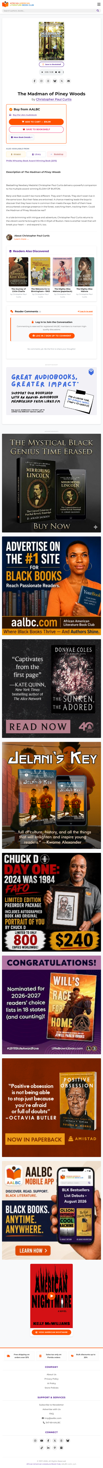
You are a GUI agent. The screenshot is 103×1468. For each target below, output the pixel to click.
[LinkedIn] (48, 1447)
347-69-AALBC (52, 1422)
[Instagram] (35, 1440)
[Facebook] (48, 1440)
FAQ (51, 1414)
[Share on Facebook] (34, 81)
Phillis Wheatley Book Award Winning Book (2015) (31, 161)
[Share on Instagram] (41, 81)
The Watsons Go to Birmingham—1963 (40, 290)
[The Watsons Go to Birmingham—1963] (40, 272)
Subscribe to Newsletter (51, 1405)
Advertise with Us (52, 1409)
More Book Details (22, 137)
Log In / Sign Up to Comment (53, 336)
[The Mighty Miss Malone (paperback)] (62, 272)
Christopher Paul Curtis (53, 99)
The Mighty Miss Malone (84, 290)
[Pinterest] (54, 1447)
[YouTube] (41, 1440)
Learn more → (21, 239)
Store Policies (51, 1388)
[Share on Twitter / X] (61, 81)
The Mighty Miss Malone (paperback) (62, 290)
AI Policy (51, 1383)
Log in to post (86, 311)
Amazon (17, 154)
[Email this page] (68, 81)
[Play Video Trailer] (51, 1296)
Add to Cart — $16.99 (37, 122)
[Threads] (61, 1440)
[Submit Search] (97, 10)
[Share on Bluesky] (55, 81)
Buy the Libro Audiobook (25, 115)
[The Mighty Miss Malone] (84, 272)
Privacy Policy (51, 1379)
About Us (51, 1374)
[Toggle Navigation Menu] (99, 4)
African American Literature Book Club (44, 1464)
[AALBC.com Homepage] (18, 4)
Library (38, 154)
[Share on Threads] (48, 81)
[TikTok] (41, 1447)
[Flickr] (61, 1447)
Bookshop (58, 154)
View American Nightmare (53, 1332)
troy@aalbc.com (52, 1418)
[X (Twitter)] (54, 1440)
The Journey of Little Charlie (18, 290)
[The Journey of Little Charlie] (18, 272)
